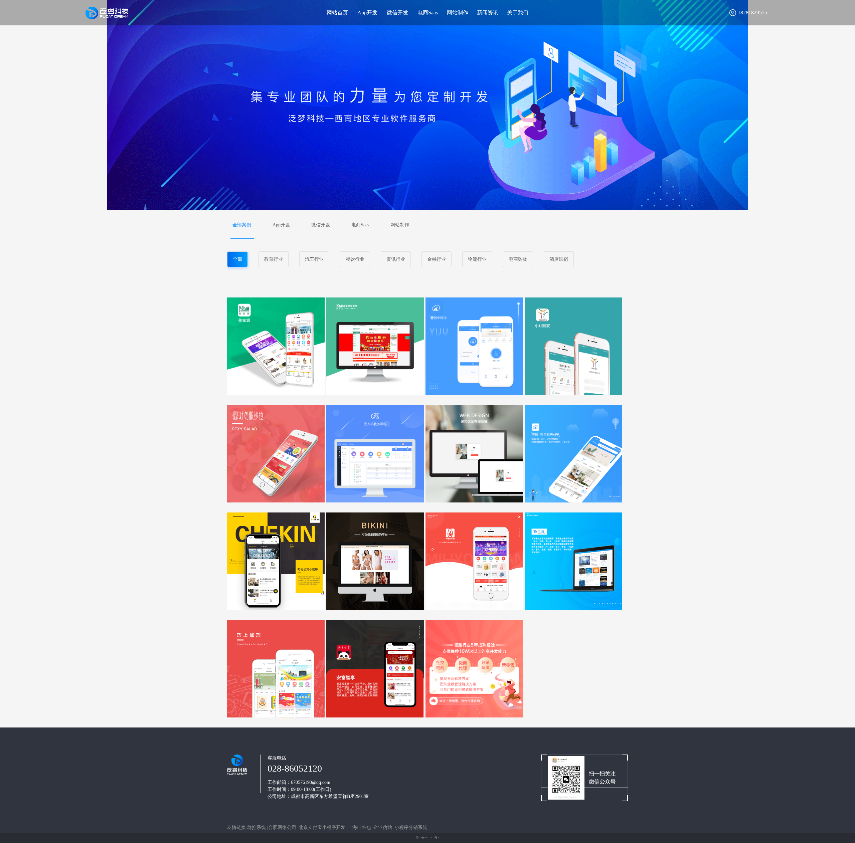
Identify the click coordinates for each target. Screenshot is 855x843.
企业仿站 (382, 827)
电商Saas (427, 12)
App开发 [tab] (281, 224)
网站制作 (457, 12)
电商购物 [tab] (518, 259)
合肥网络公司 (282, 827)
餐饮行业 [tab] (355, 259)
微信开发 (397, 12)
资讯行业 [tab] (395, 259)
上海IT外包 (359, 827)
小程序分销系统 (410, 827)
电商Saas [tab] (360, 224)
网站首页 (337, 12)
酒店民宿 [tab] (558, 259)
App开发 (367, 12)
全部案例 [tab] (241, 224)
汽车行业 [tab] (314, 259)
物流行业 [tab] (477, 259)
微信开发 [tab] (320, 224)
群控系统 (256, 827)
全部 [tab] (237, 259)
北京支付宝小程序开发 (322, 827)
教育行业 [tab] (273, 259)
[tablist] (427, 224)
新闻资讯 (487, 12)
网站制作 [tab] (399, 224)
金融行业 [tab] (436, 259)
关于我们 (517, 12)
